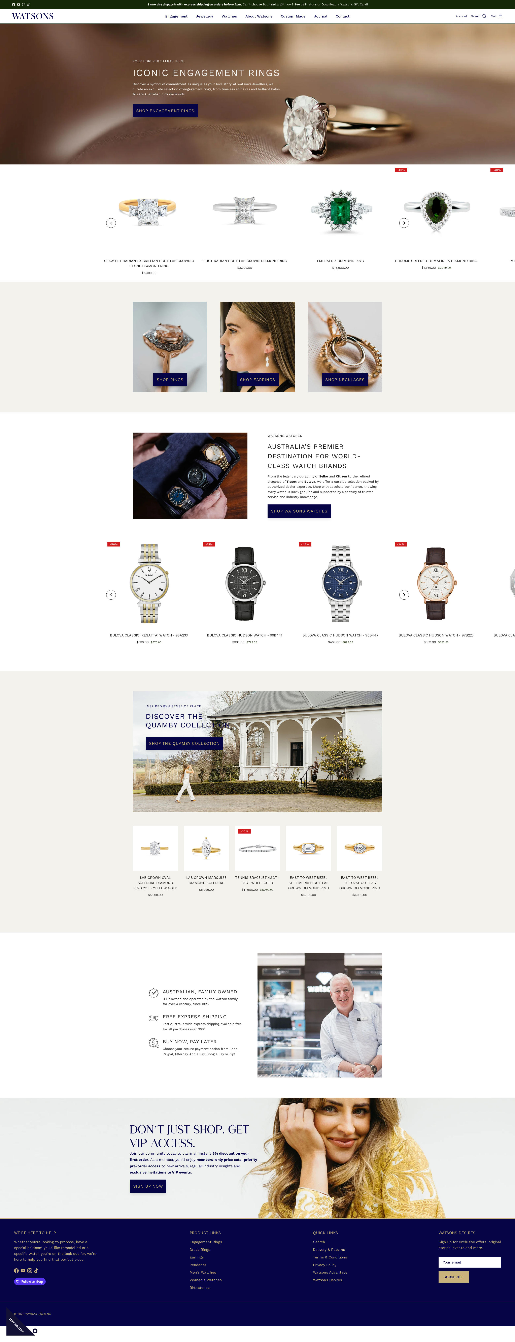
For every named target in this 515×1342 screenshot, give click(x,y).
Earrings (197, 1257)
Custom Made (293, 16)
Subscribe (454, 1277)
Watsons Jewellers (38, 1313)
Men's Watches (203, 1272)
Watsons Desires (327, 1280)
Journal (320, 16)
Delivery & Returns (329, 1249)
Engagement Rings (206, 1242)
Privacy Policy (324, 1265)
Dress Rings (200, 1249)
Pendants (198, 1265)
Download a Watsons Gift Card (344, 4)
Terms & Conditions (330, 1257)
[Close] (34, 1330)
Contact (342, 16)
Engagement (176, 16)
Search (319, 1242)
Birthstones (200, 1287)
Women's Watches (206, 1280)
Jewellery (204, 16)
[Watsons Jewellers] (32, 16)
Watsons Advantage (330, 1272)
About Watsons (258, 16)
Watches (229, 16)
